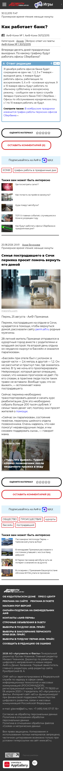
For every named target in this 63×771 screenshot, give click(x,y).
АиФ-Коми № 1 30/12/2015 (16, 44)
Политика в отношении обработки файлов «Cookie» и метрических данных (28, 725)
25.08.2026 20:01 (10, 244)
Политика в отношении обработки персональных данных (23, 719)
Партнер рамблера (30, 755)
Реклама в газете (42, 601)
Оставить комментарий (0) (26, 145)
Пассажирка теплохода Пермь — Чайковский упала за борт (32, 540)
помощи (21, 411)
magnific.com (9, 310)
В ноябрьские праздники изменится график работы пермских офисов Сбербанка (30, 112)
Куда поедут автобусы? (27, 205)
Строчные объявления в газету (24, 622)
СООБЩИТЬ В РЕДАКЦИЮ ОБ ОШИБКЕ (27, 643)
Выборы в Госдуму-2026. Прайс (24, 627)
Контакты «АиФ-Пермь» (19, 617)
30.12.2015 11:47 (9, 13)
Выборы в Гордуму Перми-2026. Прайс (28, 639)
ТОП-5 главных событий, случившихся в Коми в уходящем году (35, 216)
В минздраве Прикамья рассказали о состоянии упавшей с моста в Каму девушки (34, 552)
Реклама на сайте (15, 601)
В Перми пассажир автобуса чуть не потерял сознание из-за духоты (33, 561)
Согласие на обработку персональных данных (30, 714)
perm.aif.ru (42, 329)
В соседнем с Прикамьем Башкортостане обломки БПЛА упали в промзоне (36, 571)
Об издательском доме (19, 596)
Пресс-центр (46, 596)
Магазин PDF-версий (17, 605)
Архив (20, 41)
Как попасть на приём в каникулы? (33, 195)
